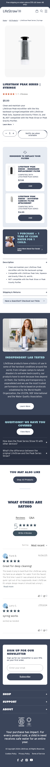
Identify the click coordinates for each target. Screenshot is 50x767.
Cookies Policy (11, 754)
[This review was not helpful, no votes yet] (44, 596)
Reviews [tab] (20, 517)
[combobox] (34, 545)
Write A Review (25, 533)
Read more (8, 586)
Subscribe (25, 677)
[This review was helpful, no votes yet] (39, 596)
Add (30, 186)
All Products (13, 20)
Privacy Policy (24, 754)
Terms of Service (38, 754)
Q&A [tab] (31, 517)
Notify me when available (33, 134)
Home (5, 20)
